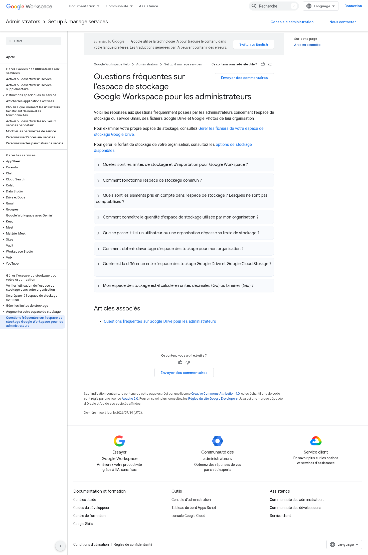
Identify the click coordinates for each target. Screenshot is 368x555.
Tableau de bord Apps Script (193, 508)
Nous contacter (342, 22)
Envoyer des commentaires (244, 77)
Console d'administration (291, 22)
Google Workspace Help (112, 64)
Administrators (23, 22)
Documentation (82, 6)
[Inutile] (270, 64)
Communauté (117, 6)
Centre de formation (89, 516)
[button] (32, 95)
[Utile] (263, 64)
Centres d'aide (84, 500)
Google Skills (83, 524)
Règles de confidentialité (133, 544)
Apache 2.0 (130, 398)
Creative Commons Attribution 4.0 (215, 393)
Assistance (148, 6)
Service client (280, 516)
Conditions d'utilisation (91, 544)
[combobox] (274, 6)
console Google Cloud (188, 516)
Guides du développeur (91, 508)
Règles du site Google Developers (213, 398)
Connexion (353, 6)
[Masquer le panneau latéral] (60, 546)
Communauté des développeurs (295, 508)
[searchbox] (33, 41)
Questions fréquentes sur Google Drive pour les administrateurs (160, 321)
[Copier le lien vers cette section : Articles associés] (145, 309)
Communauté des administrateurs (297, 500)
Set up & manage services (78, 22)
